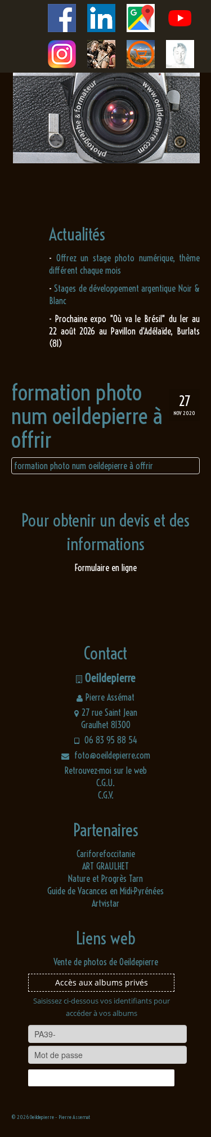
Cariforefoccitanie (106, 853)
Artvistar (105, 903)
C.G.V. (106, 795)
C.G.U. (105, 782)
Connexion (101, 1078)
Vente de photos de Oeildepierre (105, 961)
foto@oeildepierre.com (111, 755)
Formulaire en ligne (106, 567)
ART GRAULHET (105, 866)
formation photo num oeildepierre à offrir (83, 465)
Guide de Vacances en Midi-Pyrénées (105, 891)
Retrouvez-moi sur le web (106, 770)
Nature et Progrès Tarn (105, 878)
